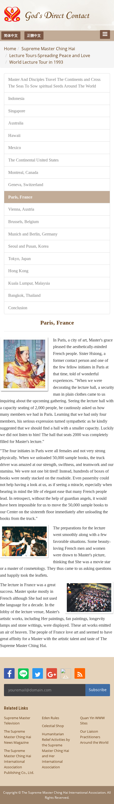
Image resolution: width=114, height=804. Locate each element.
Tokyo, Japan (19, 258)
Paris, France (20, 197)
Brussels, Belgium (23, 221)
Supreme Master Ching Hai (48, 49)
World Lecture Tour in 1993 (36, 62)
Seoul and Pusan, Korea (28, 246)
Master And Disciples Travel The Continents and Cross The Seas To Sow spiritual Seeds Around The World (54, 83)
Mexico (14, 147)
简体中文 (11, 35)
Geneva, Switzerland (25, 184)
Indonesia (16, 98)
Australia (15, 123)
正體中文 (34, 35)
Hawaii (14, 135)
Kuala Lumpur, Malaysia (29, 283)
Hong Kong (18, 271)
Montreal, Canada (23, 172)
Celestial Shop (53, 725)
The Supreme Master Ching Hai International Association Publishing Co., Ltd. (19, 761)
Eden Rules (50, 717)
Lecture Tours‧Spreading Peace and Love (49, 55)
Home (10, 49)
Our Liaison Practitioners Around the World (94, 737)
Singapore (16, 111)
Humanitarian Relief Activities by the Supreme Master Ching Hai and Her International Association (56, 750)
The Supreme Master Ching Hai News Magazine (17, 737)
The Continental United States (33, 160)
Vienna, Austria (21, 209)
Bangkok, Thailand (24, 295)
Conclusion (17, 308)
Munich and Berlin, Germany (33, 234)
